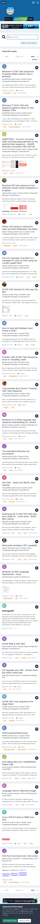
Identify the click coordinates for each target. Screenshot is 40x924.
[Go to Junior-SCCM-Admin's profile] (4, 134)
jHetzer (4, 858)
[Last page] (37, 56)
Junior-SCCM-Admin (9, 149)
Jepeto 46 (5, 548)
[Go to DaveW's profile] (4, 566)
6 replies (19, 316)
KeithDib (5, 736)
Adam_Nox (5, 521)
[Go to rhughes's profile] (4, 696)
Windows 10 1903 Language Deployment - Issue (15, 573)
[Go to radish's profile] (4, 180)
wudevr (4, 266)
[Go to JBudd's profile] (4, 446)
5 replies (20, 596)
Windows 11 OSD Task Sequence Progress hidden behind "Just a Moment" (18, 74)
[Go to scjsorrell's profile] (4, 383)
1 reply (18, 468)
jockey (4, 767)
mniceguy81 (8, 611)
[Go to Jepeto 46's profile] (4, 540)
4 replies (19, 344)
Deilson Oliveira (7, 232)
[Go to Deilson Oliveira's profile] (4, 221)
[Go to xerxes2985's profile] (4, 477)
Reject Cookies (24, 921)
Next (33, 56)
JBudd (4, 456)
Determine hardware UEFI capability (19, 545)
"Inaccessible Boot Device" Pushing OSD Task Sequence (19, 389)
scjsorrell (5, 393)
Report (16, 628)
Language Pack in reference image (19, 790)
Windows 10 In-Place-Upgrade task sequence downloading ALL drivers (19, 421)
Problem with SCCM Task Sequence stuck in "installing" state (19, 358)
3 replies (21, 90)
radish (4, 193)
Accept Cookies (10, 921)
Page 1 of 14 (20, 56)
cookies (15, 909)
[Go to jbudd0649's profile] (4, 66)
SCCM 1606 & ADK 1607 (13, 644)
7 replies (20, 718)
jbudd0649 (6, 79)
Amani (4, 646)
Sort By (34, 59)
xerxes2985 (6, 488)
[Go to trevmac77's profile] (4, 812)
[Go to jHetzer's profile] (4, 851)
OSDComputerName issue (15, 733)
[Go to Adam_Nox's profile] (4, 509)
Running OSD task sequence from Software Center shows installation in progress (20, 188)
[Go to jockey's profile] (4, 757)
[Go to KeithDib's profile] (4, 728)
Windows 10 (26, 577)
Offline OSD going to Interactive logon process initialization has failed (19, 227)
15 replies (20, 499)
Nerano (4, 362)
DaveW (4, 577)
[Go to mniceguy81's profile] (4, 605)
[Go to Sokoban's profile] (4, 284)
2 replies (19, 124)
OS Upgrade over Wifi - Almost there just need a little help (20, 671)
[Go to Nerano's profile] (4, 352)
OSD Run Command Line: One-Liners (20, 856)
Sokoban (5, 294)
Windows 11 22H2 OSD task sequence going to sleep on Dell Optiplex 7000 (18, 108)
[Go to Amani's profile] (4, 638)
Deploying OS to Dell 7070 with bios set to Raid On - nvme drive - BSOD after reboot (19, 516)
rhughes (5, 707)
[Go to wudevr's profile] (4, 253)
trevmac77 (5, 822)
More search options (29, 43)
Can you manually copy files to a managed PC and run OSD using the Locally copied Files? (19, 260)
